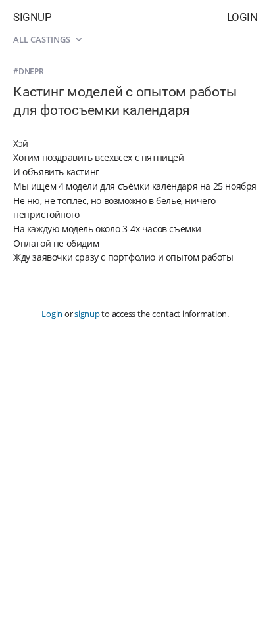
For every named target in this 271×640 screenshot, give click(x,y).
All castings (42, 39)
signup (87, 314)
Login (242, 17)
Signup (32, 17)
